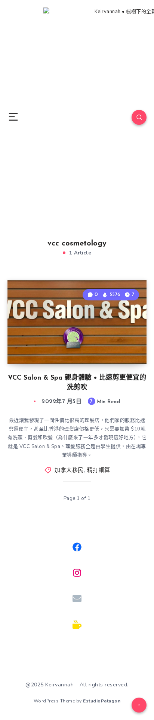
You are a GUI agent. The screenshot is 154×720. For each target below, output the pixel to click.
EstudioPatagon (101, 701)
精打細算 (98, 470)
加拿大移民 (69, 470)
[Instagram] (77, 572)
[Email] (77, 598)
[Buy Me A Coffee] (77, 624)
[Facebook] (77, 547)
